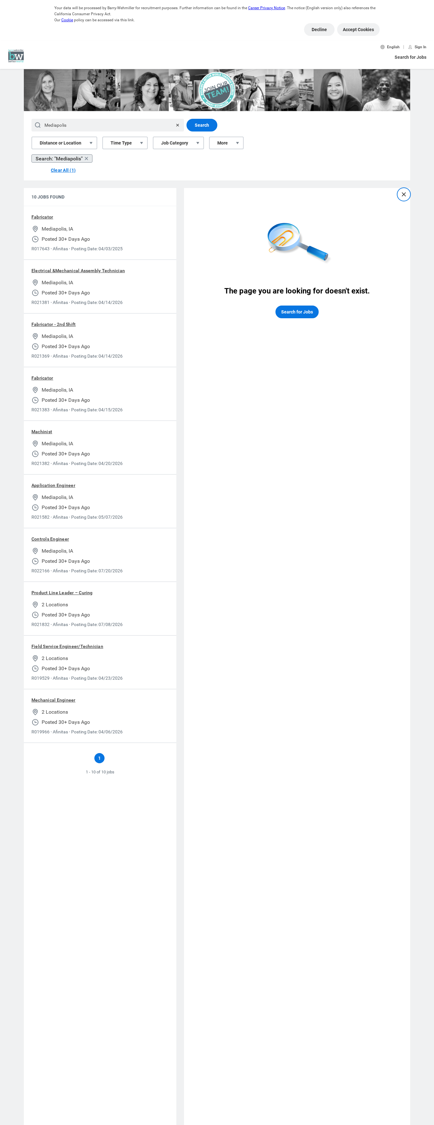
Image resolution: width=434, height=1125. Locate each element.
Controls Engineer (50, 539)
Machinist (41, 431)
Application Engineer (53, 485)
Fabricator (42, 216)
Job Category (174, 142)
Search (202, 125)
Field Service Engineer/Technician (67, 646)
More (222, 142)
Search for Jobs (410, 57)
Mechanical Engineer (53, 700)
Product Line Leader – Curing (62, 592)
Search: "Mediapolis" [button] (59, 159)
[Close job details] (403, 194)
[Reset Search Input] (178, 125)
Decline (319, 29)
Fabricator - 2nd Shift (53, 324)
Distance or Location (60, 142)
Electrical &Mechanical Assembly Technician (78, 270)
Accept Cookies (358, 29)
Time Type (121, 142)
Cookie (67, 20)
